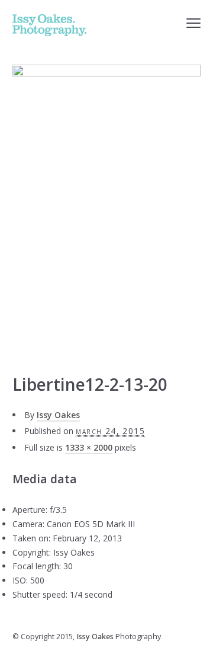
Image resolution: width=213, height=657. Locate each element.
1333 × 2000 (88, 447)
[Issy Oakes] (49, 25)
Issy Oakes (58, 414)
